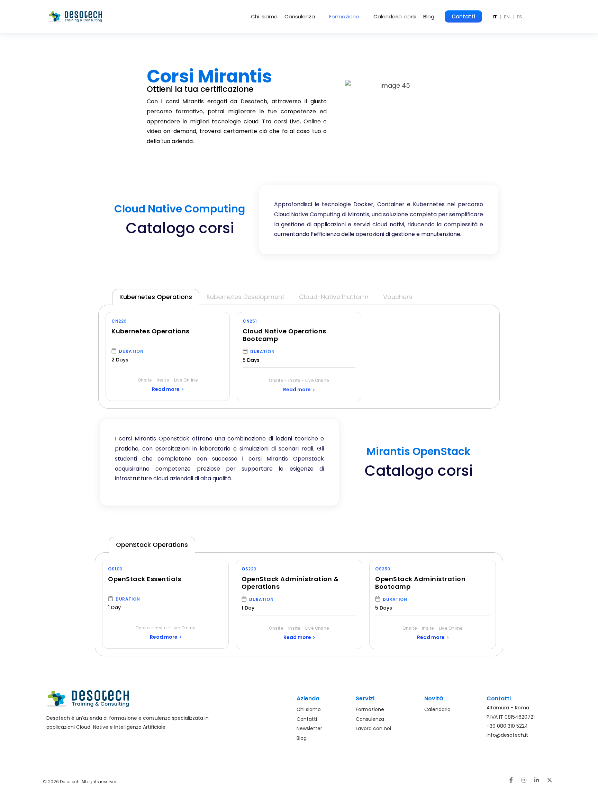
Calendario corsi (394, 16)
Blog (428, 16)
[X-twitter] (549, 780)
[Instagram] (523, 780)
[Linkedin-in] (536, 780)
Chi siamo (264, 16)
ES (519, 17)
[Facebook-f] (511, 780)
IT (494, 17)
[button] (303, 16)
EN (507, 17)
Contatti (463, 16)
